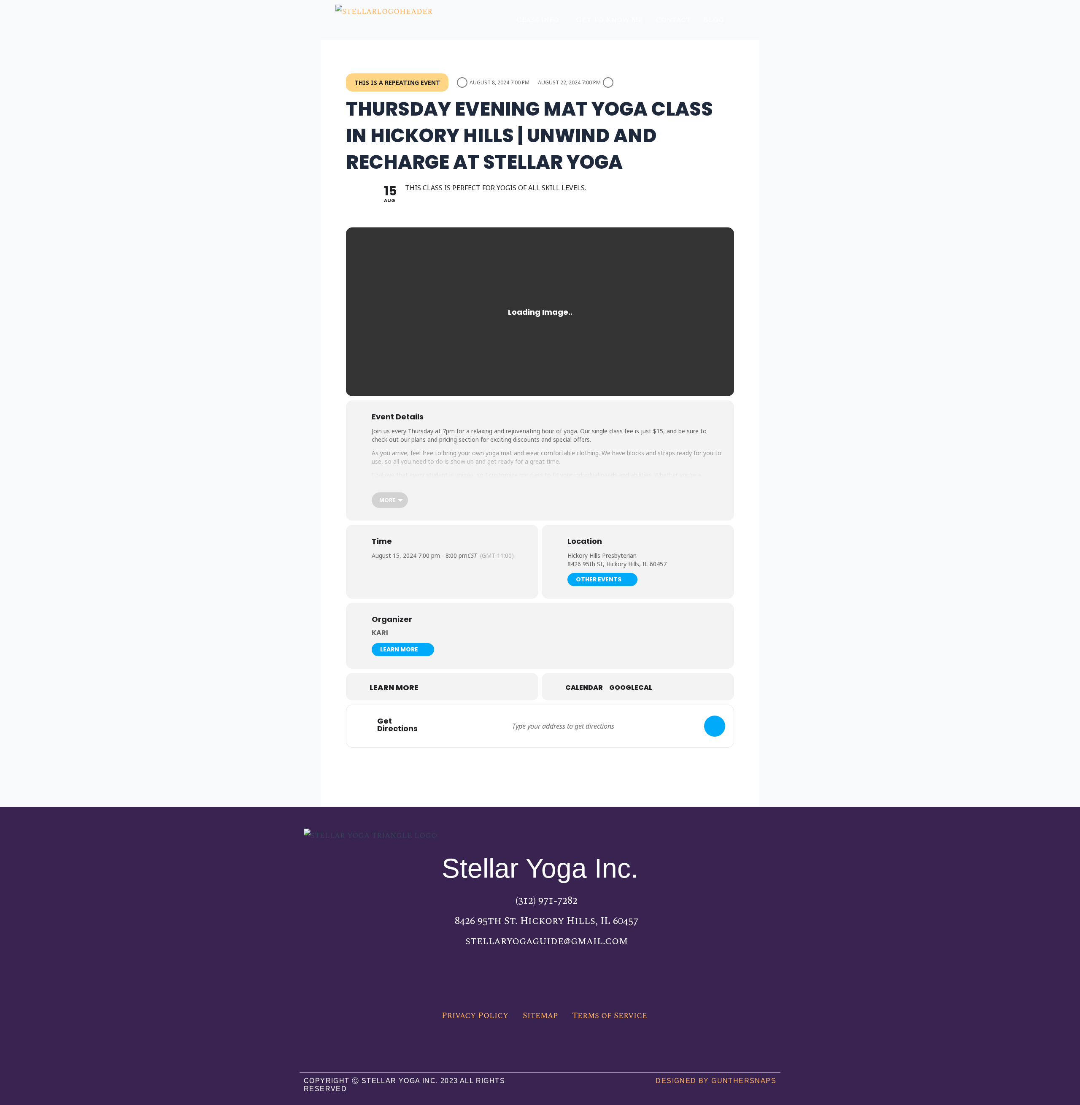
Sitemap (540, 1015)
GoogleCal (630, 688)
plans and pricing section (445, 439)
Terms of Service (609, 1015)
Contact (673, 19)
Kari (380, 633)
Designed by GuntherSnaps (716, 1080)
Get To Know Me (609, 19)
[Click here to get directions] (714, 726)
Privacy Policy (475, 1015)
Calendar (584, 688)
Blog (713, 19)
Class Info (537, 19)
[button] (540, 20)
